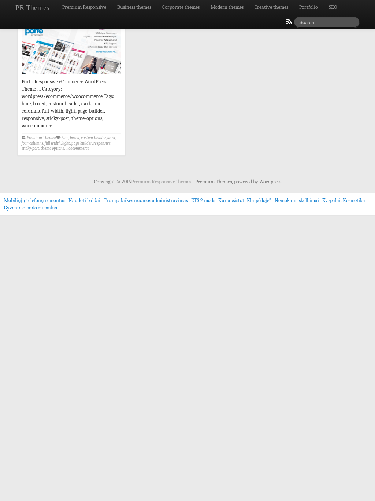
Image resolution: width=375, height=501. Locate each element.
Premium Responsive (84, 7)
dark (111, 137)
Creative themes (271, 7)
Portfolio (308, 7)
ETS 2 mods (203, 200)
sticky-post (30, 148)
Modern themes (227, 7)
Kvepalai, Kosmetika (343, 200)
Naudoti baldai (84, 200)
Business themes (134, 7)
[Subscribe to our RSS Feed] (288, 23)
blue (65, 137)
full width (53, 143)
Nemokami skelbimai (297, 200)
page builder (81, 143)
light (66, 143)
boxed (74, 137)
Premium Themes (41, 137)
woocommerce (77, 148)
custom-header (93, 137)
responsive (102, 143)
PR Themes (32, 7)
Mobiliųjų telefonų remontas (34, 200)
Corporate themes (181, 7)
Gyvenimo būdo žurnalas (30, 208)
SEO (333, 7)
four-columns (32, 143)
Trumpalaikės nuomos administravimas (146, 200)
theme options (52, 148)
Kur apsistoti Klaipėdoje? (244, 200)
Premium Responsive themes (161, 182)
